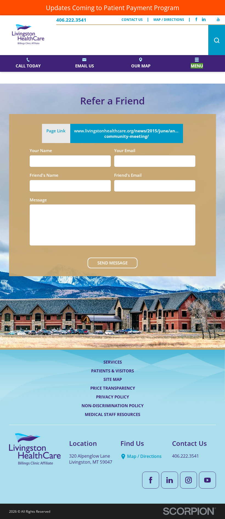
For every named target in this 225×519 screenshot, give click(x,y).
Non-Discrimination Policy (112, 405)
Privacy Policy (112, 397)
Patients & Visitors (112, 370)
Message (38, 200)
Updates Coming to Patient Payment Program (112, 7)
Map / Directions (168, 20)
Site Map (112, 379)
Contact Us (132, 20)
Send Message (112, 263)
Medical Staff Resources (112, 414)
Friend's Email (128, 175)
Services (112, 362)
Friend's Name (44, 175)
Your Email (124, 150)
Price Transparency (112, 388)
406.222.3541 (71, 20)
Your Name (41, 150)
